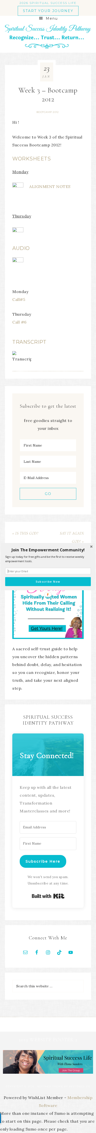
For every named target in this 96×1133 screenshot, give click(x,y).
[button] (48, 550)
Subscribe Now (48, 582)
